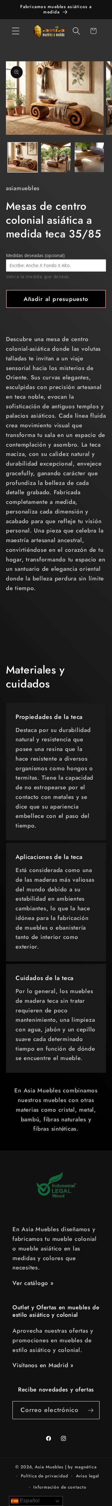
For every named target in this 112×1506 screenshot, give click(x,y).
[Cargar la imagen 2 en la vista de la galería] (56, 157)
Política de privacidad (44, 1476)
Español (29, 1500)
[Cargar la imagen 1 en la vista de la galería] (22, 157)
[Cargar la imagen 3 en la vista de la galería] (89, 157)
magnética (86, 1467)
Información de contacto (59, 1487)
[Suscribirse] (90, 1410)
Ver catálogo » (33, 1283)
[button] (15, 31)
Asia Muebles (49, 1467)
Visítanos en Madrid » (43, 1365)
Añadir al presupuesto (56, 299)
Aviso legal (87, 1476)
